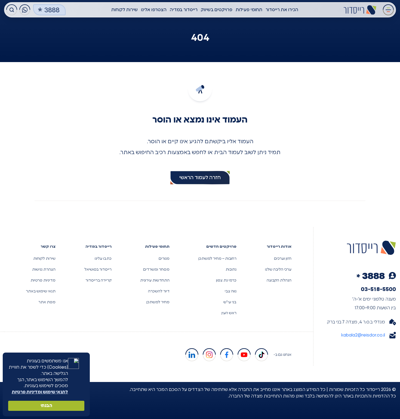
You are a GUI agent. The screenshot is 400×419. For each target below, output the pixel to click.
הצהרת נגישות (44, 269)
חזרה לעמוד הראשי (200, 177)
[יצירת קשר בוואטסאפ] (24, 9)
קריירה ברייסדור (98, 280)
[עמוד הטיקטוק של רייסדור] (261, 354)
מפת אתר (47, 302)
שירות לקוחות (124, 10)
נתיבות (231, 269)
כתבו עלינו (103, 259)
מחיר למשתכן (158, 302)
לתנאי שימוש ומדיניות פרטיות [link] (40, 392)
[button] (388, 9)
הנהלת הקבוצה (279, 280)
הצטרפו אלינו (154, 10)
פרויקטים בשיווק (216, 10)
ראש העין (228, 313)
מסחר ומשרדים (156, 269)
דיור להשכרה (159, 291)
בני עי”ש (229, 302)
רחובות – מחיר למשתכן (217, 259)
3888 (52, 10)
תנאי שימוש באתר (41, 291)
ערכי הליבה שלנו (278, 269)
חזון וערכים (282, 259)
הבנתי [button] (46, 405)
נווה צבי (230, 291)
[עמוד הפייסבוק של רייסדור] (226, 354)
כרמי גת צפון (226, 280)
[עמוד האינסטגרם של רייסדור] (209, 354)
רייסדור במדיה (184, 10)
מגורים (164, 259)
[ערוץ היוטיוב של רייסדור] (244, 354)
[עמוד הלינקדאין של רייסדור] (191, 354)
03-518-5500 (378, 289)
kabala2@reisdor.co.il (363, 335)
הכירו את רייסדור (282, 10)
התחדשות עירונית (155, 280)
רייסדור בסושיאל (98, 269)
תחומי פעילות (249, 10)
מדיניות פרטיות (43, 280)
